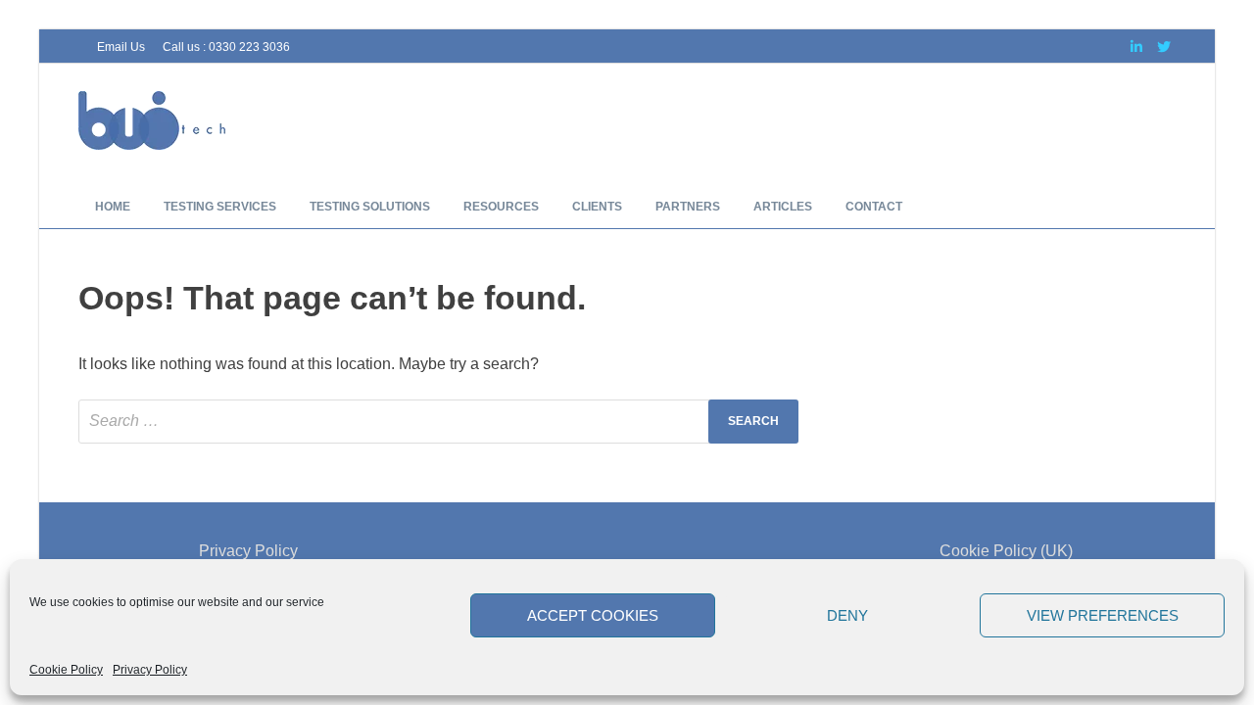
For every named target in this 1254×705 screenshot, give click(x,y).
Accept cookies (592, 615)
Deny (847, 615)
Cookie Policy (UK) (1006, 550)
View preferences (1103, 615)
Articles (782, 206)
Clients (597, 206)
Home (112, 206)
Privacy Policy (150, 670)
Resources (501, 206)
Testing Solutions (370, 206)
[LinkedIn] (1136, 46)
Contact (873, 206)
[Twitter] (1164, 46)
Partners (687, 206)
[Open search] (1166, 207)
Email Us (121, 47)
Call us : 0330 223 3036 (226, 47)
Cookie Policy (66, 670)
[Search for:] (438, 422)
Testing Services (220, 206)
